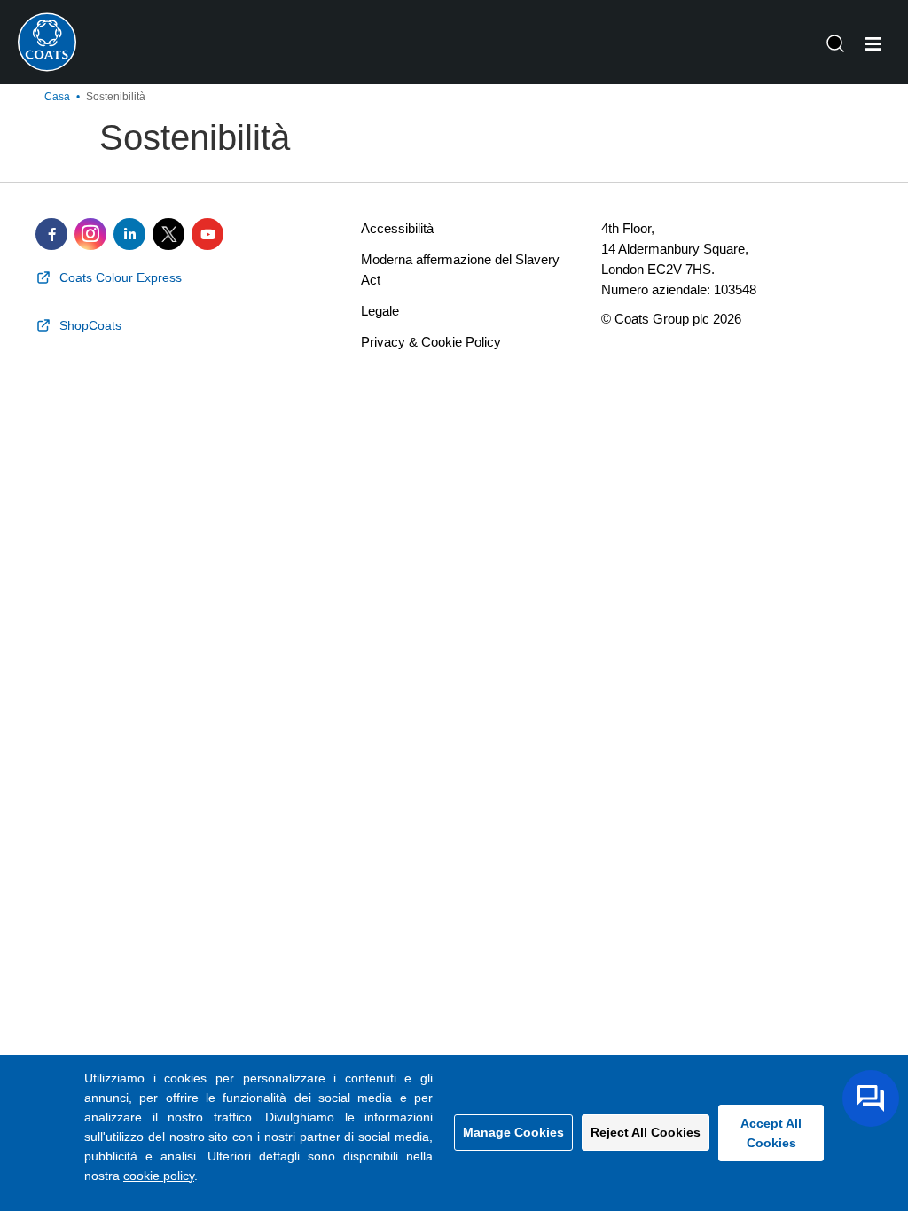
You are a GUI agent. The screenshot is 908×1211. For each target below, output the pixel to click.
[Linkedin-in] (129, 234)
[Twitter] (168, 234)
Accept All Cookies (771, 1133)
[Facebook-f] (51, 234)
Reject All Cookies (646, 1132)
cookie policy (158, 1175)
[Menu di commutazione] (873, 44)
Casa (57, 96)
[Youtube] (207, 234)
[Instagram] (90, 234)
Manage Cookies (513, 1132)
